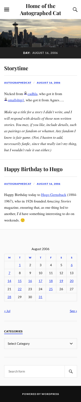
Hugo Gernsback (53, 194)
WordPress (50, 394)
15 (20, 281)
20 (72, 281)
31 (40, 297)
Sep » (73, 311)
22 (20, 289)
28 (9, 297)
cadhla (32, 93)
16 (30, 281)
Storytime (16, 67)
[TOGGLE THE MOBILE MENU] (6, 9)
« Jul (7, 311)
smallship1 (16, 99)
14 (9, 281)
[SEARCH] (71, 371)
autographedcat (17, 82)
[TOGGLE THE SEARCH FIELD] (74, 9)
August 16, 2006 (48, 82)
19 (61, 281)
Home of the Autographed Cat (40, 9)
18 (51, 281)
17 (40, 281)
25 (51, 289)
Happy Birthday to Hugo (33, 168)
